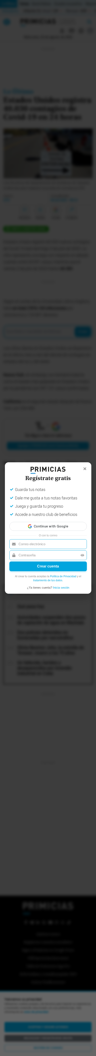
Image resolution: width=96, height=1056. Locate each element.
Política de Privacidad (63, 576)
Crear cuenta (48, 566)
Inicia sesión (61, 587)
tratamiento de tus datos (47, 580)
